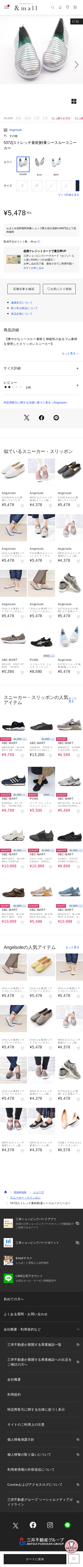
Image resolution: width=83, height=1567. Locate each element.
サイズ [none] (8, 185)
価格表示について (21, 302)
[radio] (23, 166)
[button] (41, 65)
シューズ (38, 1192)
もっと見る (69, 353)
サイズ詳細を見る (68, 194)
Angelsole (15, 130)
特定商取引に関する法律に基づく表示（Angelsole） (36, 402)
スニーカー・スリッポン (25, 1197)
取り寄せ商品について (24, 308)
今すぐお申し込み (34, 268)
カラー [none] (8, 162)
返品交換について (21, 313)
